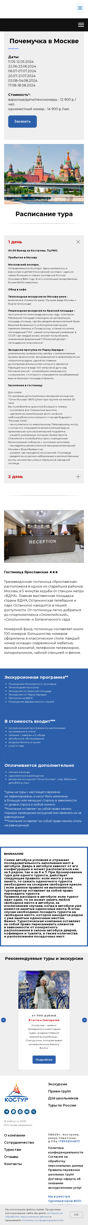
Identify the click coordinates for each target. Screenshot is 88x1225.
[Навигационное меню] (80, 8)
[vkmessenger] (20, 1111)
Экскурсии (57, 1084)
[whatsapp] (13, 1111)
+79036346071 (69, 1141)
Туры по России (62, 1105)
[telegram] (6, 1111)
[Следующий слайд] (84, 1020)
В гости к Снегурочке (44, 1020)
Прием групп (59, 1091)
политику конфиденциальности (42, 1220)
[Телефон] (33, 1111)
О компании (14, 1135)
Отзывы (11, 1157)
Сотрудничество (19, 1142)
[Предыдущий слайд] (3, 1020)
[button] (22, 121)
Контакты (13, 1164)
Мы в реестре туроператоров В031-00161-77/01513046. (65, 1201)
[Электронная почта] (26, 1111)
